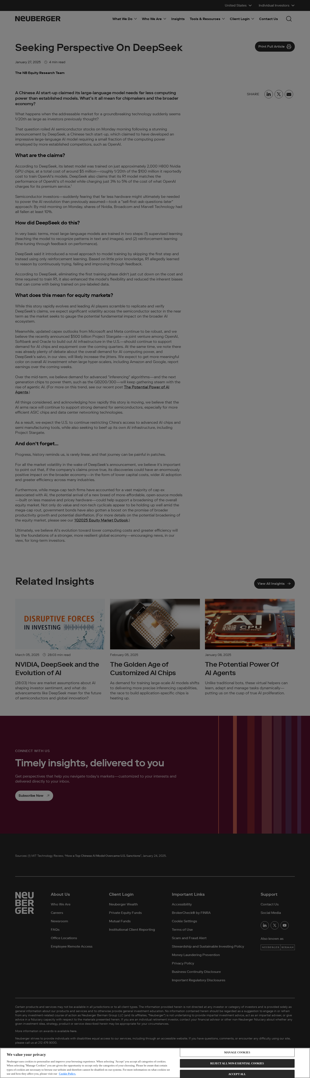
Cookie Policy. (67, 1073)
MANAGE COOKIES (237, 1052)
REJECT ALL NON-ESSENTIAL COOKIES (237, 1063)
